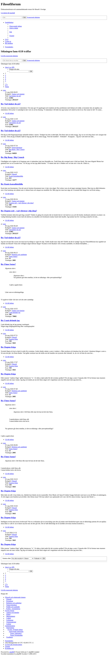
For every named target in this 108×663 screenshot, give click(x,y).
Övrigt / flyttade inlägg (15, 629)
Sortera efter (7, 558)
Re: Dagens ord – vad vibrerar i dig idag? (19, 211)
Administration (10, 626)
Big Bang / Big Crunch (16, 149)
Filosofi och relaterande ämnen (15, 597)
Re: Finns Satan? (8, 264)
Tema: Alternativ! (16, 633)
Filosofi (14, 174)
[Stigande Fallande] (38, 558)
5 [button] (5, 81)
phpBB (11, 652)
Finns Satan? (13, 256)
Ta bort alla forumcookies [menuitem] (13, 644)
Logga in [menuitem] (8, 41)
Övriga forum (9, 611)
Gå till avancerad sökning (9, 56)
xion (4, 90)
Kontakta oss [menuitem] (9, 648)
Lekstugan (9, 620)
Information (10, 628)
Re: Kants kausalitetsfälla (12, 184)
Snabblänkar (9, 22)
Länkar (8, 624)
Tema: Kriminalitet (16, 635)
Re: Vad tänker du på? (11, 104)
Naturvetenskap (17, 147)
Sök (24, 17)
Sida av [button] (9, 67)
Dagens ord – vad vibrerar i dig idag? (21, 203)
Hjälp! (8, 614)
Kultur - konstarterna (13, 609)
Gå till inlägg (9, 113)
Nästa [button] (7, 87)
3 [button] (5, 77)
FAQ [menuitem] (6, 39)
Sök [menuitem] (10, 32)
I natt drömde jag (14, 312)
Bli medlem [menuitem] (9, 43)
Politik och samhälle (13, 607)
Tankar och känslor (18, 94)
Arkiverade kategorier (16, 631)
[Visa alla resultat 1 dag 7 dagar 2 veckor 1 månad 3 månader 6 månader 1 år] (17, 558)
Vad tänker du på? (15, 96)
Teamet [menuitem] (11, 36)
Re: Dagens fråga (8, 347)
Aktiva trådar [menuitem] (13, 28)
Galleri (8, 618)
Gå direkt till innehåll (8, 13)
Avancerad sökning (33, 17)
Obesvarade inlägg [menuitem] (15, 26)
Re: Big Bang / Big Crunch (12, 157)
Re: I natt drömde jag (10, 320)
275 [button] (6, 85)
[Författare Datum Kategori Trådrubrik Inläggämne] (28, 558)
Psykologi (9, 601)
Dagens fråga (13, 339)
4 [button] (5, 79)
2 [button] (5, 75)
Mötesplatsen (10, 616)
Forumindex (9, 641)
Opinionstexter (11, 622)
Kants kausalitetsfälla (16, 176)
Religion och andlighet (19, 254)
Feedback (9, 637)
